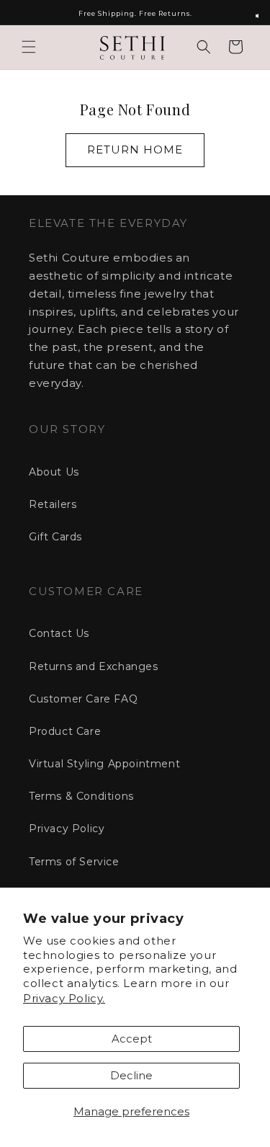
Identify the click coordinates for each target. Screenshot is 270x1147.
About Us (54, 471)
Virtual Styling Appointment (104, 763)
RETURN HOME (135, 149)
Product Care (65, 731)
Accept (132, 1038)
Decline (131, 1075)
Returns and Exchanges (93, 666)
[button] (29, 47)
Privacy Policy (66, 828)
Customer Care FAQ (83, 698)
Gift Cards (55, 536)
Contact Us (59, 633)
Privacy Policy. (64, 998)
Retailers (52, 504)
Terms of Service (74, 861)
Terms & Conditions (81, 796)
